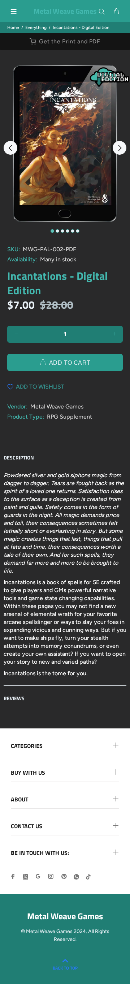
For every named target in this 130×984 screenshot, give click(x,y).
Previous (10, 148)
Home (13, 27)
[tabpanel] (65, 143)
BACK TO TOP (65, 967)
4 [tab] (67, 231)
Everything (36, 27)
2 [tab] (57, 231)
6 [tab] (77, 231)
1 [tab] (52, 231)
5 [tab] (72, 231)
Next (119, 148)
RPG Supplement (69, 416)
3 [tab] (62, 231)
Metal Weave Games (56, 406)
